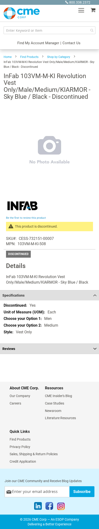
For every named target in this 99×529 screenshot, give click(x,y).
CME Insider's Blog (58, 396)
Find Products (29, 57)
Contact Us (71, 43)
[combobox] (49, 30)
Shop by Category (58, 57)
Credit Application (23, 461)
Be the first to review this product (26, 217)
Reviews (8, 349)
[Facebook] (49, 507)
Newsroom (53, 411)
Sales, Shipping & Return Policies (34, 454)
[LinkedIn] (38, 507)
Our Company (20, 396)
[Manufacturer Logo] (22, 212)
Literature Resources (60, 418)
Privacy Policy (20, 447)
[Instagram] (61, 507)
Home (8, 57)
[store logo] (22, 13)
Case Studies (54, 403)
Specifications (13, 295)
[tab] (49, 295)
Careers (15, 403)
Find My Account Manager (38, 43)
